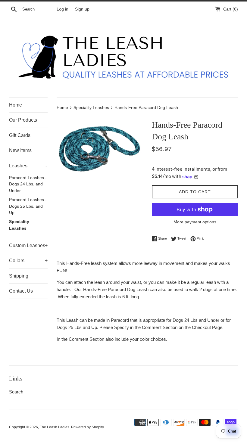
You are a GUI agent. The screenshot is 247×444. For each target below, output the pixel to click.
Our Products (23, 120)
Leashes (28, 165)
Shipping (18, 275)
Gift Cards (19, 135)
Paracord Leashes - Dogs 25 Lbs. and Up (28, 206)
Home (15, 104)
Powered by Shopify (87, 427)
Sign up (82, 9)
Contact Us (21, 290)
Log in (62, 9)
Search (16, 391)
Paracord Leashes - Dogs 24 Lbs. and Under (28, 184)
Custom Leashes (28, 245)
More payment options (195, 221)
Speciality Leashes (19, 225)
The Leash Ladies (54, 427)
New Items (20, 150)
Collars (28, 260)
